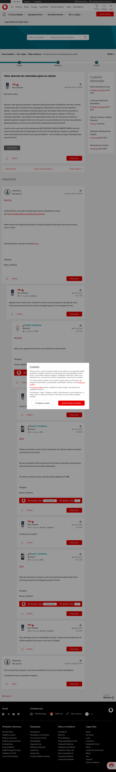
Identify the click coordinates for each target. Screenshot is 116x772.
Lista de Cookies (37, 387)
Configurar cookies (42, 403)
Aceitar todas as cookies (71, 403)
